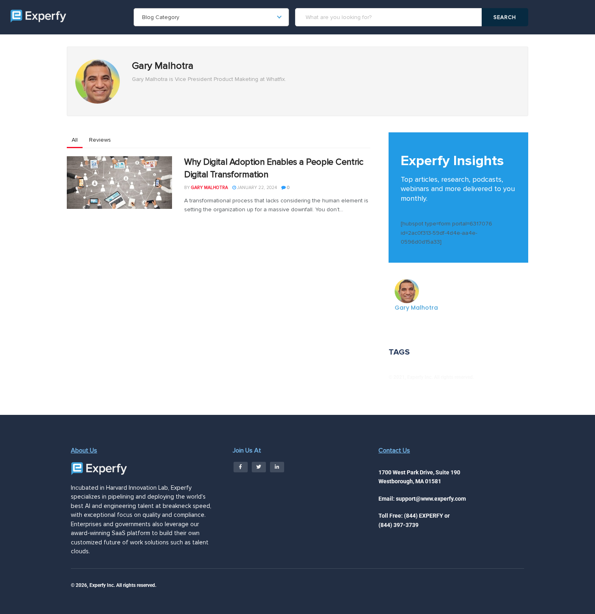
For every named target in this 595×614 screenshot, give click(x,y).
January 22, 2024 (256, 187)
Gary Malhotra (209, 187)
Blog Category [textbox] (160, 17)
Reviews (100, 139)
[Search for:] (389, 17)
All (75, 139)
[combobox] (211, 17)
